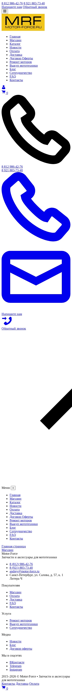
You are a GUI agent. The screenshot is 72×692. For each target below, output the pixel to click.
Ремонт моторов (21, 620)
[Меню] (5, 11)
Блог (13, 645)
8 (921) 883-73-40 (21, 567)
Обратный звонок (35, 7)
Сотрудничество (21, 627)
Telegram (15, 666)
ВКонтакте (17, 662)
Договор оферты (21, 648)
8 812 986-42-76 (12, 3)
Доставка (16, 599)
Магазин (15, 592)
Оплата (15, 596)
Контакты (16, 606)
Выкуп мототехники (24, 624)
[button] (36, 408)
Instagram (16, 669)
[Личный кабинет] (4, 88)
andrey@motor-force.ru (24, 571)
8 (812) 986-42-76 (21, 564)
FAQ (13, 603)
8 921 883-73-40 (34, 3)
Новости (15, 641)
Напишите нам (12, 7)
